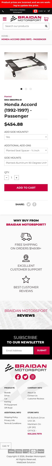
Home (4, 36)
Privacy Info (9, 420)
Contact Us (32, 396)
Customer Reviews (36, 399)
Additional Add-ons (17, 145)
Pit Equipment (10, 405)
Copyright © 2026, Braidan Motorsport (26, 456)
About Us (32, 392)
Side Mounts (12, 157)
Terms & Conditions (12, 423)
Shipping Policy (11, 417)
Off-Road (8, 408)
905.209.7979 (35, 433)
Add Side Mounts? (16, 132)
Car (5, 399)
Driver (7, 396)
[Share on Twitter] (29, 204)
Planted (8, 96)
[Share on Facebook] (34, 204)
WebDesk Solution (26, 462)
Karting (7, 402)
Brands (7, 392)
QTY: (6, 172)
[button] (39, 11)
